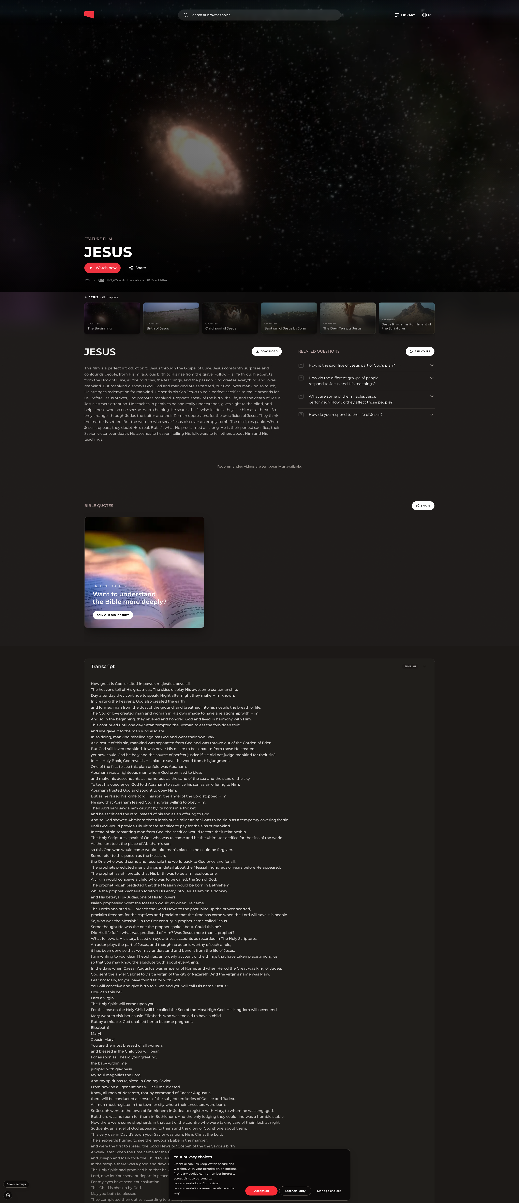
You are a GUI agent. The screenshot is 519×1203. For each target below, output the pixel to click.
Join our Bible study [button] (113, 615)
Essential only (295, 1191)
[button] (420, 351)
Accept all (261, 1191)
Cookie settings (16, 1184)
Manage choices (329, 1191)
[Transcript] (424, 666)
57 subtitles (159, 280)
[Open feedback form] (7, 1195)
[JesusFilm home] (89, 15)
